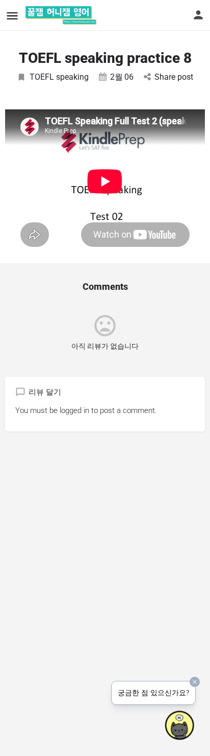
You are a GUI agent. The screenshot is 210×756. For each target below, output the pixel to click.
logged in (74, 410)
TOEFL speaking (59, 77)
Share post (173, 77)
